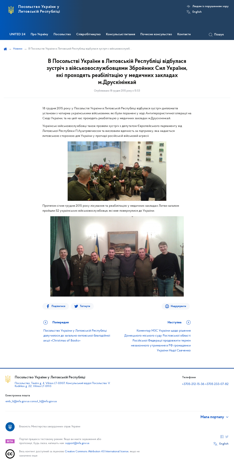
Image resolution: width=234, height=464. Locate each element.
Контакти (184, 34)
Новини (17, 48)
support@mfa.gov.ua (77, 443)
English (197, 11)
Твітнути (85, 306)
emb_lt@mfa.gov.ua (17, 401)
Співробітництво (88, 34)
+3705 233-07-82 (217, 384)
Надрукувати (178, 306)
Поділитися (58, 306)
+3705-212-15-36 (193, 384)
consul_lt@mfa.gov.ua (43, 401)
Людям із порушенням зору (211, 6)
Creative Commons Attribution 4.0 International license (97, 451)
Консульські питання (120, 34)
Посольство (62, 34)
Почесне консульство (156, 34)
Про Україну (39, 34)
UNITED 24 (17, 34)
